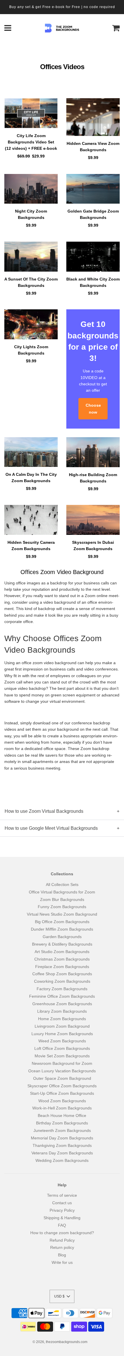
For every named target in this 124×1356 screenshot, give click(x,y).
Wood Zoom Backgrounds (62, 1101)
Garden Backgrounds (62, 936)
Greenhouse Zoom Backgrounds (62, 1003)
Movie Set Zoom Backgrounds (62, 1056)
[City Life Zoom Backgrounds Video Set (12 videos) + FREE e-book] (31, 113)
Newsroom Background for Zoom (62, 1063)
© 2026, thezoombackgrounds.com (60, 1342)
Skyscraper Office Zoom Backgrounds (62, 1086)
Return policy (62, 1247)
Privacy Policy (62, 1210)
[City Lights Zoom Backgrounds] (31, 324)
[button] (62, 1296)
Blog (62, 1255)
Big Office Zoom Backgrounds (62, 921)
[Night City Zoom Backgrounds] (31, 189)
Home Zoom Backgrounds (62, 1018)
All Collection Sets (62, 884)
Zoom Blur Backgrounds (62, 899)
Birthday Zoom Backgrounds (62, 1123)
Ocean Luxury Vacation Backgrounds (62, 1071)
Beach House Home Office (62, 1115)
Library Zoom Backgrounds (62, 1011)
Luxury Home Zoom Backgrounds (62, 1033)
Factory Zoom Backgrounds (62, 988)
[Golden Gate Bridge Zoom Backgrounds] (93, 189)
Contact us (62, 1202)
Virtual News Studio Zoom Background (62, 914)
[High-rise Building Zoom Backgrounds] (93, 452)
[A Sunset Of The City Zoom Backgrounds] (31, 257)
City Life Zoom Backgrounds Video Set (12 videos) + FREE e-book (31, 142)
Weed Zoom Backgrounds (62, 1041)
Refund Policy (62, 1240)
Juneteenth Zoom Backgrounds (62, 1130)
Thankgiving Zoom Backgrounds (62, 1145)
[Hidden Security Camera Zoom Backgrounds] (31, 520)
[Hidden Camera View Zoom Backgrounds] (93, 117)
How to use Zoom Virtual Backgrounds (44, 811)
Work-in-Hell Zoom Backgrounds (62, 1108)
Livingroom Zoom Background (62, 1026)
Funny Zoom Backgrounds (62, 906)
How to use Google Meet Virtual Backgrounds (51, 828)
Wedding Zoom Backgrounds (62, 1160)
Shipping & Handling (62, 1217)
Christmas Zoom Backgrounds (62, 959)
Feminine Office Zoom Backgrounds (62, 996)
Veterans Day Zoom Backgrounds (62, 1153)
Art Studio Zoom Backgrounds (62, 951)
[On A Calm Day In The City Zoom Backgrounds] (31, 452)
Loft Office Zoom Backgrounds (62, 1048)
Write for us (62, 1262)
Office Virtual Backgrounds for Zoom (62, 892)
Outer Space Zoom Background (62, 1078)
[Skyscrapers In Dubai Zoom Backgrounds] (93, 520)
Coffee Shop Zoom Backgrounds (62, 973)
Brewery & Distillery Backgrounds (62, 944)
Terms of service (62, 1195)
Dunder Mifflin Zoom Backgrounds (62, 929)
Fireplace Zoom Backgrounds (62, 966)
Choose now (93, 408)
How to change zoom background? (62, 1232)
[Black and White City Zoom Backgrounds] (93, 257)
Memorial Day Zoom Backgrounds (62, 1138)
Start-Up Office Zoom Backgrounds (62, 1093)
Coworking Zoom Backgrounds (62, 981)
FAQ (62, 1225)
